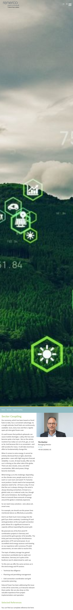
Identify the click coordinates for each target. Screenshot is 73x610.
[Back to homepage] (11, 4)
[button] (69, 5)
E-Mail (40, 447)
